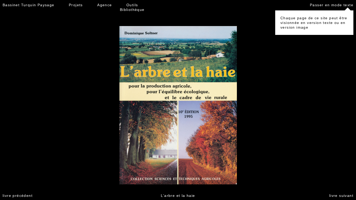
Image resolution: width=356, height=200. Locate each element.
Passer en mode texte (331, 5)
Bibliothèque (132, 10)
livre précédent (18, 195)
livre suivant (341, 195)
